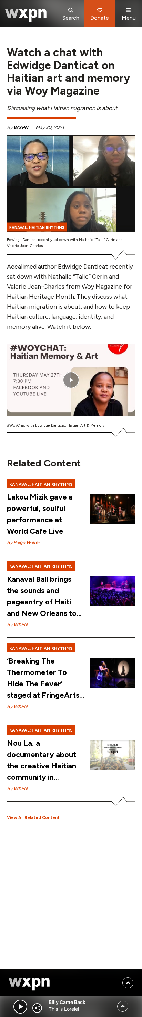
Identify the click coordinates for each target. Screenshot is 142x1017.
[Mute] (37, 1008)
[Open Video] (71, 380)
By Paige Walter (23, 542)
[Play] (20, 1007)
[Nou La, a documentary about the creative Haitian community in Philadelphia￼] (112, 755)
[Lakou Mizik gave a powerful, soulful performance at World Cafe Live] (112, 509)
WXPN (20, 127)
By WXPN (17, 625)
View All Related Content (33, 817)
